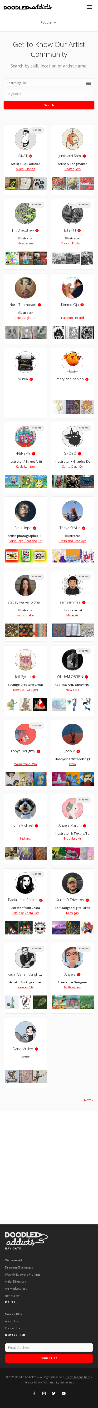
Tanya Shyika (69, 527)
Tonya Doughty (22, 750)
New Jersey (26, 243)
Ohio (72, 764)
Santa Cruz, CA (72, 466)
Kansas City (26, 987)
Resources (12, 1296)
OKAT (23, 155)
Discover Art (13, 1260)
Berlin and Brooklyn (72, 541)
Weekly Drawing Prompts (23, 1274)
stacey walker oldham (25, 602)
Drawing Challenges (19, 1267)
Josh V (70, 750)
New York (72, 689)
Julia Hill (70, 230)
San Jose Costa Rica (25, 913)
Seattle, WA (72, 169)
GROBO (70, 453)
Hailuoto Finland (72, 317)
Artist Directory (15, 1281)
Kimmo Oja (70, 304)
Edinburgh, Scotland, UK (25, 541)
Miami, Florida (25, 169)
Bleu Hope (23, 527)
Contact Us (12, 1328)
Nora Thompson (23, 304)
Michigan (72, 913)
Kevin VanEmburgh (23, 974)
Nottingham (72, 987)
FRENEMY (22, 453)
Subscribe (49, 1358)
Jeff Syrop (23, 676)
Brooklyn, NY (72, 838)
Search (49, 105)
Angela (69, 974)
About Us (11, 1321)
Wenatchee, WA (25, 764)
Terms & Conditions (77, 1377)
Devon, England (72, 243)
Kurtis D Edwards (70, 899)
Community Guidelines (59, 1382)
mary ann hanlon (70, 379)
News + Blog (13, 1314)
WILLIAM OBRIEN (70, 676)
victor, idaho (25, 615)
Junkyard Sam (70, 155)
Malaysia (72, 615)
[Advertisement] (49, 1168)
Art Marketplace (16, 1288)
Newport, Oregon (25, 689)
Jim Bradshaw (23, 230)
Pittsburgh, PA (25, 317)
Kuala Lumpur (25, 466)
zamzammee (70, 602)
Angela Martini (70, 825)
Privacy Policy (33, 1382)
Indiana (25, 838)
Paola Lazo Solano (23, 899)
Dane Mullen (23, 1048)
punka (23, 379)
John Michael (23, 825)
